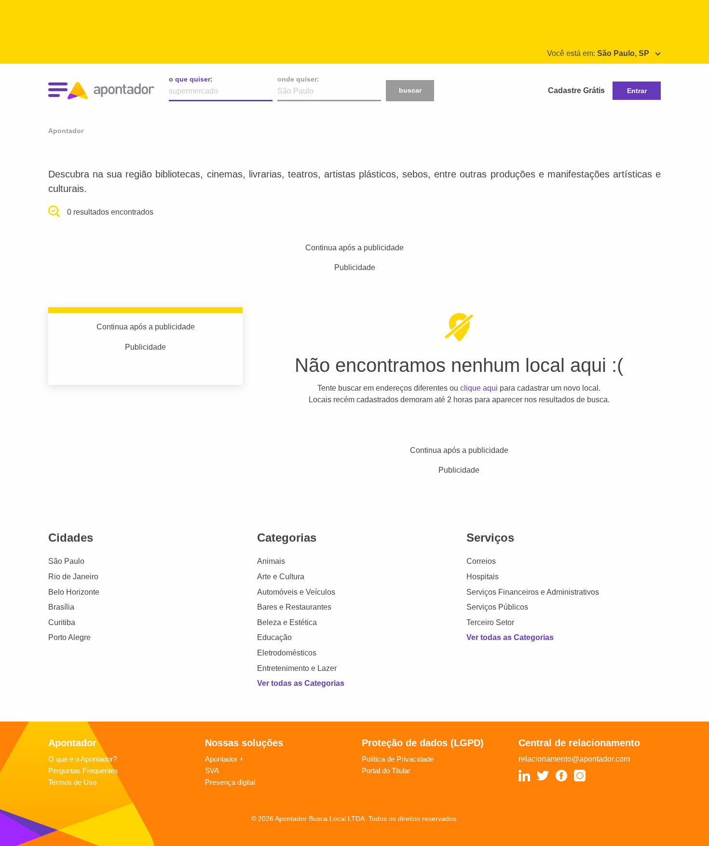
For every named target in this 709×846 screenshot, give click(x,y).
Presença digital (230, 782)
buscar (410, 90)
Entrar (637, 91)
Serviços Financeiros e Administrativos (532, 592)
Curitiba (61, 622)
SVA (212, 770)
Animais (271, 561)
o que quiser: (191, 79)
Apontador (65, 131)
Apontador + (224, 759)
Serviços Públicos (497, 607)
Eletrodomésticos (286, 653)
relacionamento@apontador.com (574, 759)
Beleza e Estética (287, 622)
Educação (274, 637)
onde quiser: (298, 79)
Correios (481, 561)
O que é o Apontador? (82, 759)
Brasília (61, 607)
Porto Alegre (69, 637)
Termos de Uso (72, 782)
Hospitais (482, 577)
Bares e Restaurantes (294, 607)
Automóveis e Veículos (296, 592)
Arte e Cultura (280, 577)
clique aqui (479, 388)
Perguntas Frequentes (83, 770)
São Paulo (66, 561)
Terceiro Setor (490, 622)
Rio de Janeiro (73, 577)
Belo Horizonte (73, 592)
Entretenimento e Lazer (297, 668)
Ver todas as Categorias (300, 683)
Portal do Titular (386, 770)
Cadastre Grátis (576, 90)
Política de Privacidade (398, 759)
